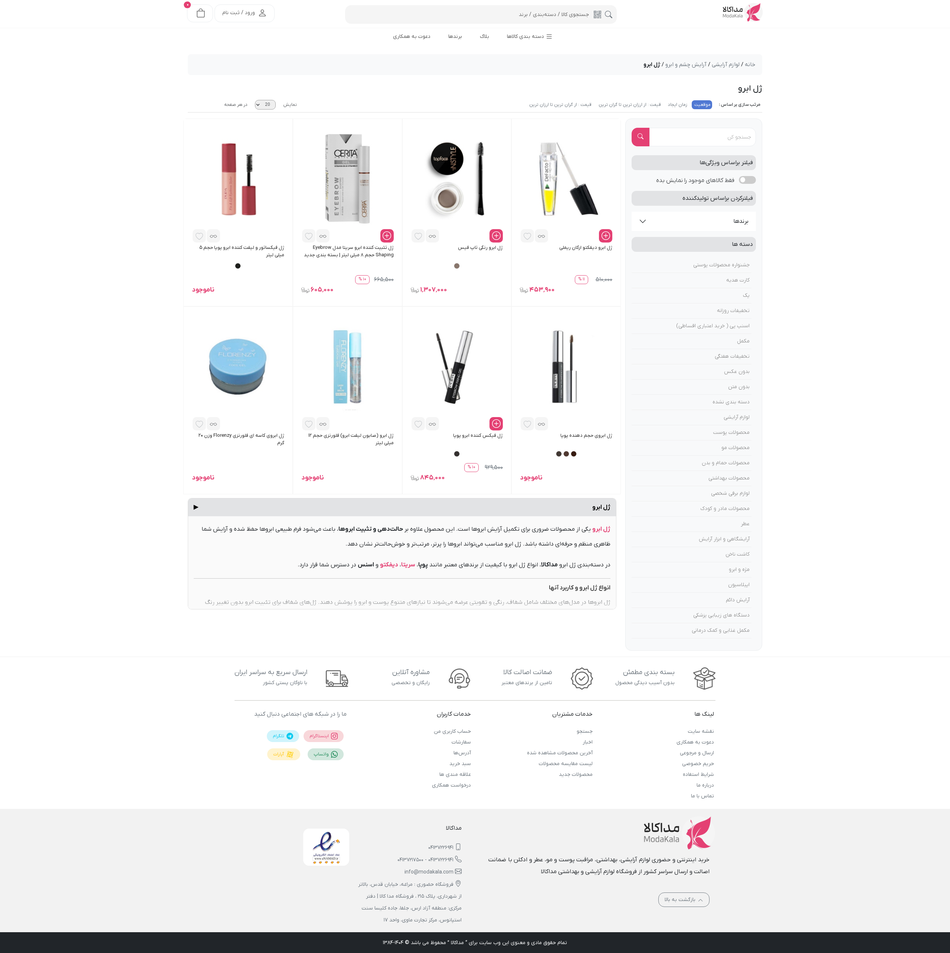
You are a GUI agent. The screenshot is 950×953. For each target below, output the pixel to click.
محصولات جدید (575, 774)
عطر (745, 523)
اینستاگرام (319, 736)
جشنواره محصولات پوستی (721, 265)
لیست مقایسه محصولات (565, 763)
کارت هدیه (738, 280)
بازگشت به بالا (681, 899)
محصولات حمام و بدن (726, 462)
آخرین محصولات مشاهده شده (559, 753)
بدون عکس (737, 371)
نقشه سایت (701, 731)
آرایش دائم (738, 600)
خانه (750, 64)
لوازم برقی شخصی (730, 493)
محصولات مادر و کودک (725, 508)
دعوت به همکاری (695, 742)
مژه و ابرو (739, 569)
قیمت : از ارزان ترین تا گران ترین (629, 105)
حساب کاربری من (452, 731)
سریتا (408, 565)
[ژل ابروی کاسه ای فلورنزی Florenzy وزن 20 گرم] (238, 366)
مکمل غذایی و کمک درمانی (721, 630)
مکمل (743, 341)
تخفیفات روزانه (733, 310)
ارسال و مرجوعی (697, 753)
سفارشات (461, 742)
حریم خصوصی (698, 763)
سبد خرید (460, 763)
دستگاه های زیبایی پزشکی (721, 615)
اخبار (587, 742)
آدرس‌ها (462, 753)
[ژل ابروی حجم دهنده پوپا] (566, 366)
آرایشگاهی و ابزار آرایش (724, 539)
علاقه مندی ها (455, 774)
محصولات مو (735, 447)
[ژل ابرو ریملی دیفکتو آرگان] (566, 178)
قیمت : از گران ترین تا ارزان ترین (560, 105)
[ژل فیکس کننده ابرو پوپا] (457, 366)
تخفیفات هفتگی (732, 356)
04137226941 (440, 847)
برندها (740, 221)
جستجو (584, 731)
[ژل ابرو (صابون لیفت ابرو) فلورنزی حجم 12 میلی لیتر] (347, 366)
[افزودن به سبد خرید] (605, 236)
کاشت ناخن (737, 554)
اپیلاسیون (739, 584)
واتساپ (322, 754)
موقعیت (702, 105)
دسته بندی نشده (731, 402)
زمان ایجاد (677, 105)
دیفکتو (389, 565)
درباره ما (705, 785)
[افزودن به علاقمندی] (527, 236)
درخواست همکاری (451, 785)
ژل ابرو (402, 507)
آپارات (279, 754)
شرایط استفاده (698, 774)
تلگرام (279, 736)
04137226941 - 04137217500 (425, 859)
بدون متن (739, 386)
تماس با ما (702, 796)
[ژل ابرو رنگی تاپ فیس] (457, 178)
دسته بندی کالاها (526, 36)
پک (746, 295)
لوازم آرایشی (737, 417)
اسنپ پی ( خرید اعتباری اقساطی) (713, 325)
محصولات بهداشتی (729, 478)
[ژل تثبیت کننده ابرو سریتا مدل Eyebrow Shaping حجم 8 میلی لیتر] (347, 178)
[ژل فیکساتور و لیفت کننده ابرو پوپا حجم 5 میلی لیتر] (238, 178)
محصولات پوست (731, 432)
